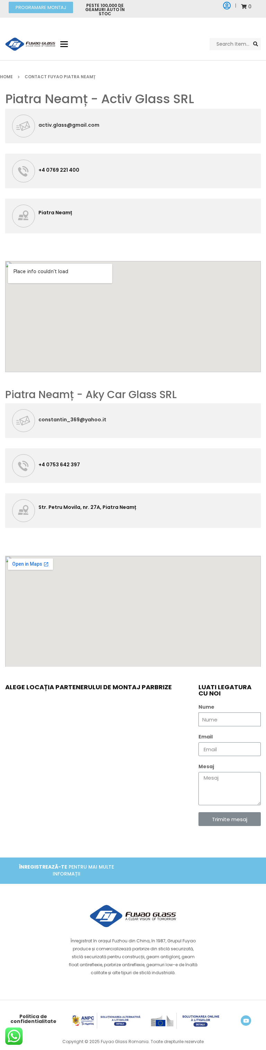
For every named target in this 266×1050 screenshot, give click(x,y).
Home (6, 77)
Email (205, 736)
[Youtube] (246, 1020)
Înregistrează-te (43, 867)
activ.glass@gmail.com (68, 125)
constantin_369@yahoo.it (72, 419)
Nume (206, 706)
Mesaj (206, 766)
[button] (41, 7)
